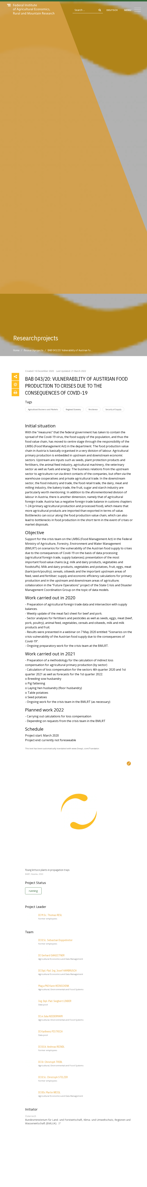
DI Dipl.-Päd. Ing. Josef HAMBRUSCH (57, 970)
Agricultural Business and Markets (43, 409)
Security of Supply (113, 409)
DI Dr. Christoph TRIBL (50, 1062)
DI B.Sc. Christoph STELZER (53, 1077)
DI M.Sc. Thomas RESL (50, 915)
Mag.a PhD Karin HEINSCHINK (53, 985)
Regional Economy (73, 409)
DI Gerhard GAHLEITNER (51, 955)
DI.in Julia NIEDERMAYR (50, 1016)
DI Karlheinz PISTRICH (50, 1031)
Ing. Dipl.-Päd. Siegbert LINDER (54, 1001)
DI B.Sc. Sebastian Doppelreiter (55, 940)
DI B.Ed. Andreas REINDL (51, 1046)
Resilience (93, 409)
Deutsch (112, 10)
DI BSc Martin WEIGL (49, 1092)
